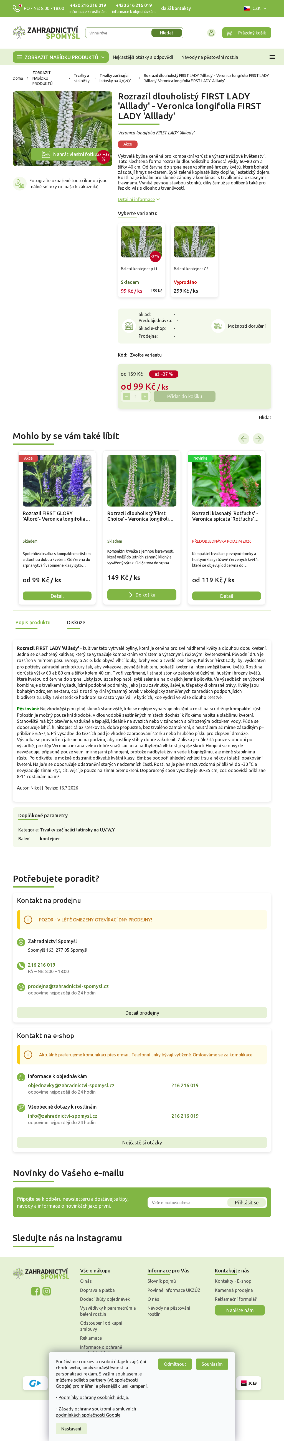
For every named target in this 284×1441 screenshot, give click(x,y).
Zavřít (128, 417)
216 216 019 (39, 965)
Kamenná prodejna (232, 1290)
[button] (55, 575)
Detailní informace (134, 199)
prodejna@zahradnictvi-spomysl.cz (66, 986)
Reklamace (89, 1337)
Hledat (164, 32)
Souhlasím (210, 1364)
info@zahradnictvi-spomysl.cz (60, 1116)
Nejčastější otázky (140, 1142)
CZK (254, 8)
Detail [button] (55, 596)
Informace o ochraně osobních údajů (99, 1350)
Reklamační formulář (234, 1299)
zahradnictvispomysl (44, 1291)
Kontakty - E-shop (231, 1281)
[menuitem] (59, 57)
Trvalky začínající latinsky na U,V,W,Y (75, 829)
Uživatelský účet (209, 32)
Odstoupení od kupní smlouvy (99, 1326)
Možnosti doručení (244, 326)
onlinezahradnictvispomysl (33, 1291)
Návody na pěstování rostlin (167, 1311)
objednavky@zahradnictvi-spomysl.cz (69, 1085)
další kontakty (174, 8)
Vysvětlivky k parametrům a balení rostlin (106, 1311)
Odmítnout (173, 1364)
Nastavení (69, 1428)
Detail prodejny (140, 1013)
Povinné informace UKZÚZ (172, 1290)
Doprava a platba (95, 1290)
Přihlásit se (244, 1202)
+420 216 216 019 (86, 5)
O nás (84, 1281)
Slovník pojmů (160, 1281)
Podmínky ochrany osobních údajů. (92, 1397)
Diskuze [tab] (74, 622)
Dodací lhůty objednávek (103, 1299)
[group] (55, 528)
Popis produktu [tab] (31, 622)
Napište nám (238, 1310)
